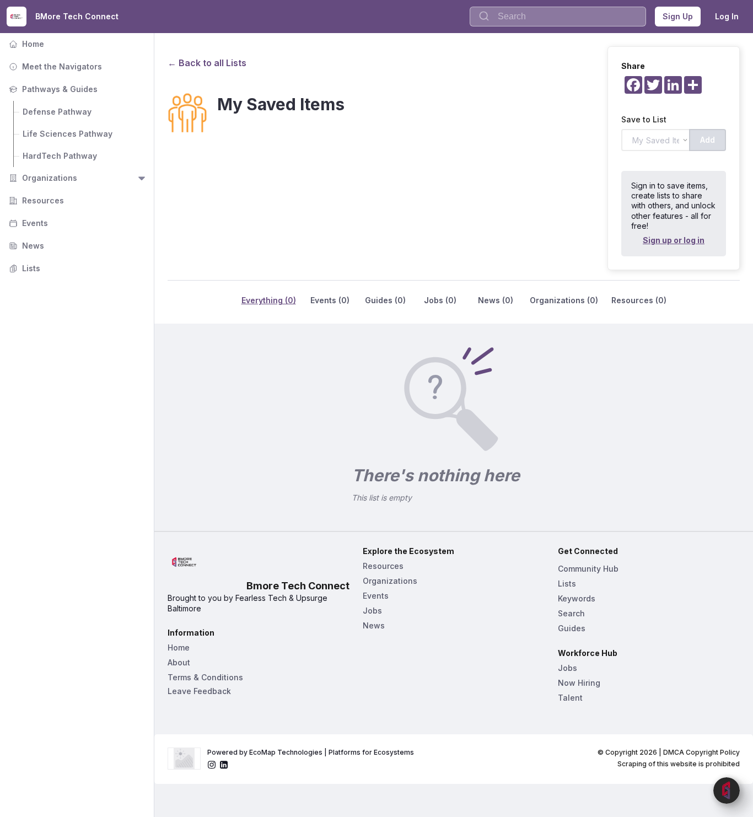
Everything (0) (268, 300)
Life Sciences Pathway (67, 133)
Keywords (576, 598)
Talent (570, 697)
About (179, 662)
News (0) (495, 300)
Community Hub (588, 568)
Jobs (372, 610)
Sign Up (678, 16)
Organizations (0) (564, 300)
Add (707, 139)
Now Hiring (579, 682)
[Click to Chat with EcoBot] (726, 790)
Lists (23, 268)
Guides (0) (385, 300)
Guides (571, 628)
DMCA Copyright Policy (701, 752)
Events (27, 223)
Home (25, 44)
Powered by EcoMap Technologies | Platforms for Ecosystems (310, 752)
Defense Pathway (57, 111)
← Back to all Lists (207, 62)
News (25, 245)
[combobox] (558, 16)
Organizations (42, 177)
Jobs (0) (440, 300)
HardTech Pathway (60, 155)
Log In (727, 16)
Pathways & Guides (52, 89)
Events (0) (329, 300)
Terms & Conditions (205, 677)
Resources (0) (638, 300)
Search (571, 613)
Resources (35, 200)
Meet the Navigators (54, 66)
